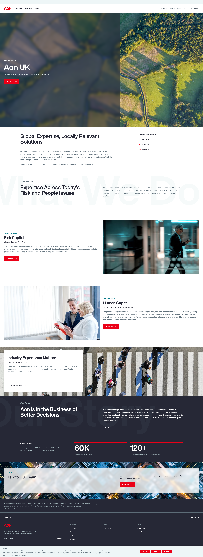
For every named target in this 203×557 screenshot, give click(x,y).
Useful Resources (142, 532)
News (185, 8)
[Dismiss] (198, 2)
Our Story (73, 528)
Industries (28, 8)
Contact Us (163, 8)
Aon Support (140, 528)
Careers (172, 8)
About (37, 8)
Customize (144, 551)
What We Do (146, 140)
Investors (179, 8)
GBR (196, 8)
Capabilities (18, 8)
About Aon (145, 144)
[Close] (200, 551)
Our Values (73, 532)
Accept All (166, 551)
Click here (24, 2)
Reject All (156, 551)
